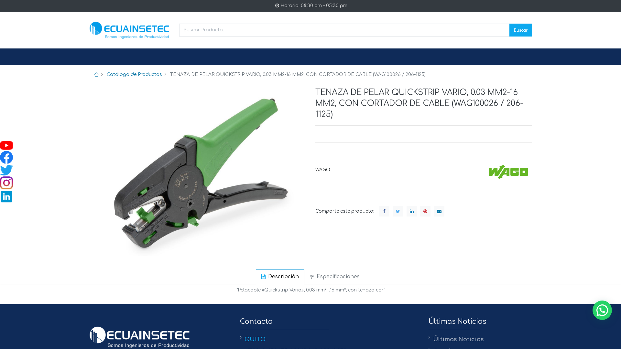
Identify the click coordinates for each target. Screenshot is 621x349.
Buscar (521, 30)
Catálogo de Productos (134, 74)
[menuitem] (104, 56)
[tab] (280, 276)
